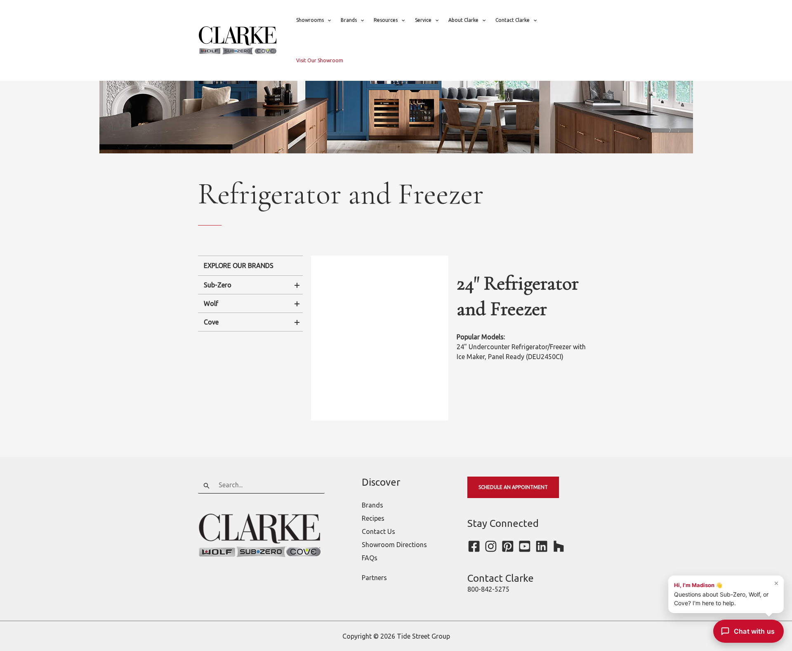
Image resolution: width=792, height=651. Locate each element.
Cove (211, 322)
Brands (349, 20)
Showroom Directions (394, 544)
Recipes (373, 518)
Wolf (211, 303)
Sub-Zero (217, 285)
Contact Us (378, 531)
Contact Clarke (512, 20)
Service (423, 20)
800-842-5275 (488, 589)
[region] (379, 338)
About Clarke (463, 20)
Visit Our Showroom (319, 60)
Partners (374, 577)
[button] (327, 20)
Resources (386, 20)
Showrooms (310, 20)
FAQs (369, 558)
